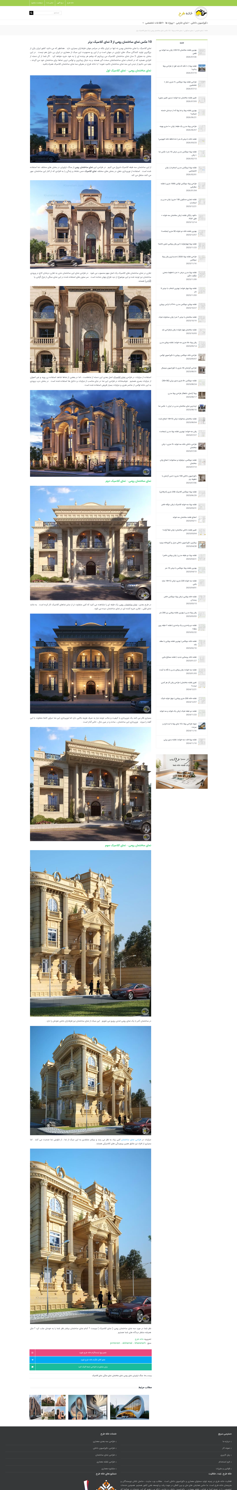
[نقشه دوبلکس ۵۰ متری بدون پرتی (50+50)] (201, 380)
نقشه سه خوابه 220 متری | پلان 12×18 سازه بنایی (179, 582)
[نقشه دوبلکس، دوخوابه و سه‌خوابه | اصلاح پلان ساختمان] (201, 460)
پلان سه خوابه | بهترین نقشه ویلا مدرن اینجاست (178, 431)
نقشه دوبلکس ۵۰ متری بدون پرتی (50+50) (179, 380)
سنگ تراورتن (138, 1375)
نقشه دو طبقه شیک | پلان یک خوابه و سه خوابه (178, 711)
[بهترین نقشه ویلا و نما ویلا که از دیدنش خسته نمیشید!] (201, 110)
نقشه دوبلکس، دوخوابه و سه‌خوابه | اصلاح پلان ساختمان (178, 462)
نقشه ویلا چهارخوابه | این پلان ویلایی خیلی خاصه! (177, 244)
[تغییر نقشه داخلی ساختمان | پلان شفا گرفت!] (201, 530)
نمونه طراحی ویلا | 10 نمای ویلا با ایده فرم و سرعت (180, 725)
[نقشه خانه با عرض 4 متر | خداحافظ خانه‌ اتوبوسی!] (201, 139)
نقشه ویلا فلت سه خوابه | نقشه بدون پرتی (180, 739)
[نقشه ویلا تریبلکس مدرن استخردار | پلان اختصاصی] (201, 167)
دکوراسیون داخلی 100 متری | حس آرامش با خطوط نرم (179, 477)
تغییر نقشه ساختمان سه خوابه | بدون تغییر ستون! (177, 98)
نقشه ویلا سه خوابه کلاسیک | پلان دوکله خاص (179, 504)
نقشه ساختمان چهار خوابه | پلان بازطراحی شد (179, 330)
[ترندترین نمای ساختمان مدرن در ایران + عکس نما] (201, 406)
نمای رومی (128, 1375)
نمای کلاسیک (97, 1375)
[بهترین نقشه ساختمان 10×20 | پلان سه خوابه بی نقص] (201, 50)
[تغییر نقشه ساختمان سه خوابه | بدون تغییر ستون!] (201, 98)
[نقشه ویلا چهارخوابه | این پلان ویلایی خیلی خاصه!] (201, 244)
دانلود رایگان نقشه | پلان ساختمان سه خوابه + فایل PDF (179, 217)
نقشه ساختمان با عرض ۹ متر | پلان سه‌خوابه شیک (178, 317)
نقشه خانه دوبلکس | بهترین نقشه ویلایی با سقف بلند (178, 643)
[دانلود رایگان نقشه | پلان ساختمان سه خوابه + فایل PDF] (201, 215)
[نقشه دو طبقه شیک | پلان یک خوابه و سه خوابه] (201, 711)
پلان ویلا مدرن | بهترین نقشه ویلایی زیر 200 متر (178, 612)
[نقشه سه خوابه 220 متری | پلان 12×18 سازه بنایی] (201, 581)
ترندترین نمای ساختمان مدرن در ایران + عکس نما (177, 406)
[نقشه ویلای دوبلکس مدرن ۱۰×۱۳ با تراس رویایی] (201, 304)
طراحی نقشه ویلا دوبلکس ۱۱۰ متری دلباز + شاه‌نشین (180, 83)
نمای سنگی (107, 1375)
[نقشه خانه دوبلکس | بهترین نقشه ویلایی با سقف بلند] (201, 641)
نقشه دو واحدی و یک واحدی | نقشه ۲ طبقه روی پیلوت (177, 627)
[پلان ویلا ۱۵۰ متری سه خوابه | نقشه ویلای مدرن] (201, 342)
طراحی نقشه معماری (106, 1462)
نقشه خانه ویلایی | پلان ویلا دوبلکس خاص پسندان (180, 598)
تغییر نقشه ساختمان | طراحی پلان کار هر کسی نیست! (179, 684)
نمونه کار (226, 1448)
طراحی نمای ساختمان (105, 1455)
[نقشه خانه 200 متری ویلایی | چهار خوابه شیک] (201, 698)
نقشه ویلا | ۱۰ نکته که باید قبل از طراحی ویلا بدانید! (180, 68)
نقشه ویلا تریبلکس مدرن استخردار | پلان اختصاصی (181, 169)
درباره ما (226, 1441)
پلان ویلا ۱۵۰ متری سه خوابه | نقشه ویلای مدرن (178, 342)
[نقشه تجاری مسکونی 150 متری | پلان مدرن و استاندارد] (201, 199)
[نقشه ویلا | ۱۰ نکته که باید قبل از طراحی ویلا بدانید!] (201, 66)
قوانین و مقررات (223, 1468)
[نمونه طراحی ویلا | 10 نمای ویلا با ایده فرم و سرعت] (201, 724)
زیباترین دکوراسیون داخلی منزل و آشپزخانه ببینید (178, 542)
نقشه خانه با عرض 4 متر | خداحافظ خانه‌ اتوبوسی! (177, 139)
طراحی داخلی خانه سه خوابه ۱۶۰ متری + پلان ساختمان (179, 446)
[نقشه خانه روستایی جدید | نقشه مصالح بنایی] (201, 657)
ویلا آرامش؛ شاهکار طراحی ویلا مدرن (182, 393)
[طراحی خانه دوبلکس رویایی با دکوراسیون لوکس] (201, 355)
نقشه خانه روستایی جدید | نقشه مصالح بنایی (179, 657)
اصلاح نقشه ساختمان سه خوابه (185, 517)
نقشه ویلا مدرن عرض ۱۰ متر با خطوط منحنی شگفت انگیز (180, 274)
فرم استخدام (224, 1462)
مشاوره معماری (108, 1468)
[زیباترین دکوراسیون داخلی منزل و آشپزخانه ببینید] (201, 542)
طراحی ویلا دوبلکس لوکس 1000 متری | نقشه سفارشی (179, 185)
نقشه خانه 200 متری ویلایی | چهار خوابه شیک (179, 698)
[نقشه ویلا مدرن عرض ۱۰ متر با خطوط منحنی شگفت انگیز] (201, 272)
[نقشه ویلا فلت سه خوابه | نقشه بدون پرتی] (201, 739)
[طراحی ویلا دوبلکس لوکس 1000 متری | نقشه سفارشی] (201, 183)
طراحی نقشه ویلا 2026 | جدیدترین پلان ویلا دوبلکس (179, 258)
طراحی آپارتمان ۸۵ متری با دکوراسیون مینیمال (179, 368)
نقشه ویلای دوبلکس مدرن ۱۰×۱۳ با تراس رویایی (178, 304)
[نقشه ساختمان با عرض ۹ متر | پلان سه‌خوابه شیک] (201, 317)
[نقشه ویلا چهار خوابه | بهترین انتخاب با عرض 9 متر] (201, 288)
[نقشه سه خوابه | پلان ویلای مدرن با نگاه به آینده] (201, 670)
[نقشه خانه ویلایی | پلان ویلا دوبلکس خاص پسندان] (201, 596)
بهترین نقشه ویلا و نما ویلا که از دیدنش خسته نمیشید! (179, 112)
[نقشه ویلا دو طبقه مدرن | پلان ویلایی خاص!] (201, 555)
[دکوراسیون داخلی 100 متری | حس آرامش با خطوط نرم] (201, 476)
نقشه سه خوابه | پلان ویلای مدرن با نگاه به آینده (178, 670)
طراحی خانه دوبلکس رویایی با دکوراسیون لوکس (178, 355)
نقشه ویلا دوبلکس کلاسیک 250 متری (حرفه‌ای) (178, 492)
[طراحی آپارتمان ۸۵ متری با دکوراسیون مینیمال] (201, 368)
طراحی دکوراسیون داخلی (104, 1448)
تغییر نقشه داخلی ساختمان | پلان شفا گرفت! (180, 530)
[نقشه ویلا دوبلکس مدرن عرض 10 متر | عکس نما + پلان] (201, 152)
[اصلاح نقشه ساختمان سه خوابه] (201, 517)
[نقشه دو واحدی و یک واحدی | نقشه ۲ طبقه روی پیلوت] (201, 625)
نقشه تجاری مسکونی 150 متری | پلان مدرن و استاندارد (179, 201)
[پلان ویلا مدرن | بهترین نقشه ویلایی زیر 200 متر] (201, 612)
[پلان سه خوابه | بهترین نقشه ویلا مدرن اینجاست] (201, 431)
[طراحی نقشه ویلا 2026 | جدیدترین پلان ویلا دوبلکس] (201, 256)
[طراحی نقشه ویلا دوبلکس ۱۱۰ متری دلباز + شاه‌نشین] (201, 82)
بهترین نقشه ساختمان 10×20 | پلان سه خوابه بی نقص (178, 52)
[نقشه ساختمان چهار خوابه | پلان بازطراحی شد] (201, 330)
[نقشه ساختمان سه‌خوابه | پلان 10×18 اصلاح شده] (201, 419)
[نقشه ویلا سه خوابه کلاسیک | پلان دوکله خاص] (201, 504)
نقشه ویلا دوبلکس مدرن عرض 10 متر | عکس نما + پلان (178, 153)
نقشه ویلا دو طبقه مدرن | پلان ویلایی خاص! (180, 555)
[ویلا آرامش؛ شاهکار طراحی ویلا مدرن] (201, 393)
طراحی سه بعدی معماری (104, 1441)
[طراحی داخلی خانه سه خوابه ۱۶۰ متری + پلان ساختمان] (201, 444)
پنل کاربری (225, 1455)
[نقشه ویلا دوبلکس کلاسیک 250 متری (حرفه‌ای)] (201, 492)
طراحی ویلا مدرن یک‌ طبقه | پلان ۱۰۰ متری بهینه (178, 126)
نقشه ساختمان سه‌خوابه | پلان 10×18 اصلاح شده (178, 419)
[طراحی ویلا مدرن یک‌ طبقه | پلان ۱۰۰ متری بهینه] (201, 126)
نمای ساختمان (117, 1375)
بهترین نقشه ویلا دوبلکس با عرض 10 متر (181, 568)
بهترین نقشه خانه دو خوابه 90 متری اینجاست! (179, 231)
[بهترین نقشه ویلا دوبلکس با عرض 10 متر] (201, 568)
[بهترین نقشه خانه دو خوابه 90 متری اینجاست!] (201, 231)
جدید (182, 43)
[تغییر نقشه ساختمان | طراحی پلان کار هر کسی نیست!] (201, 682)
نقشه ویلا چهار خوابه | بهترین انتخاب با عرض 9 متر (179, 290)
